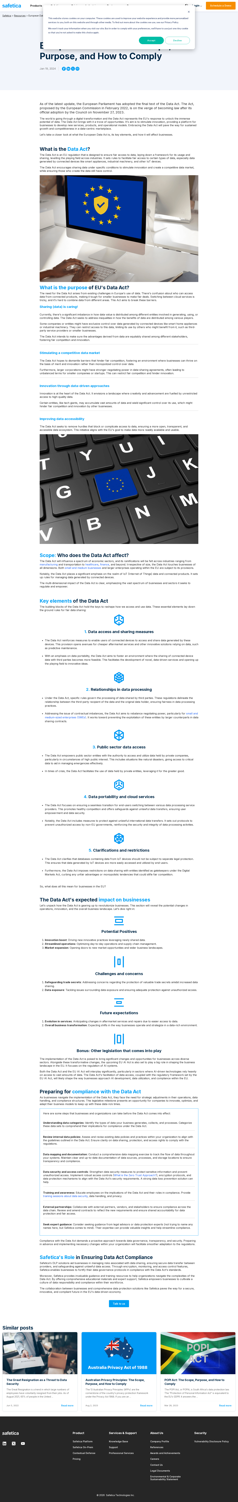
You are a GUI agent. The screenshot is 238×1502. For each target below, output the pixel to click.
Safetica (6, 15)
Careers (154, 1459)
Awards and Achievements (165, 1453)
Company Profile (159, 1441)
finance (104, 564)
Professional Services (121, 1453)
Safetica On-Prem (83, 1447)
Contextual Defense (84, 1453)
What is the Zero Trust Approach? (135, 1175)
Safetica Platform (82, 1441)
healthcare (91, 564)
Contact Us (156, 1464)
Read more (67, 1405)
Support (113, 1447)
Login (195, 5)
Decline (177, 40)
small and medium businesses (83, 567)
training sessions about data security (65, 1196)
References (156, 1447)
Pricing (76, 1459)
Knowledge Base (118, 1441)
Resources (20, 15)
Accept (151, 40)
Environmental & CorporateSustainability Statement (165, 1478)
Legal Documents (160, 1470)
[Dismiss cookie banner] (189, 12)
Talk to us (119, 1303)
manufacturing (49, 564)
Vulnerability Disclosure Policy (211, 1441)
